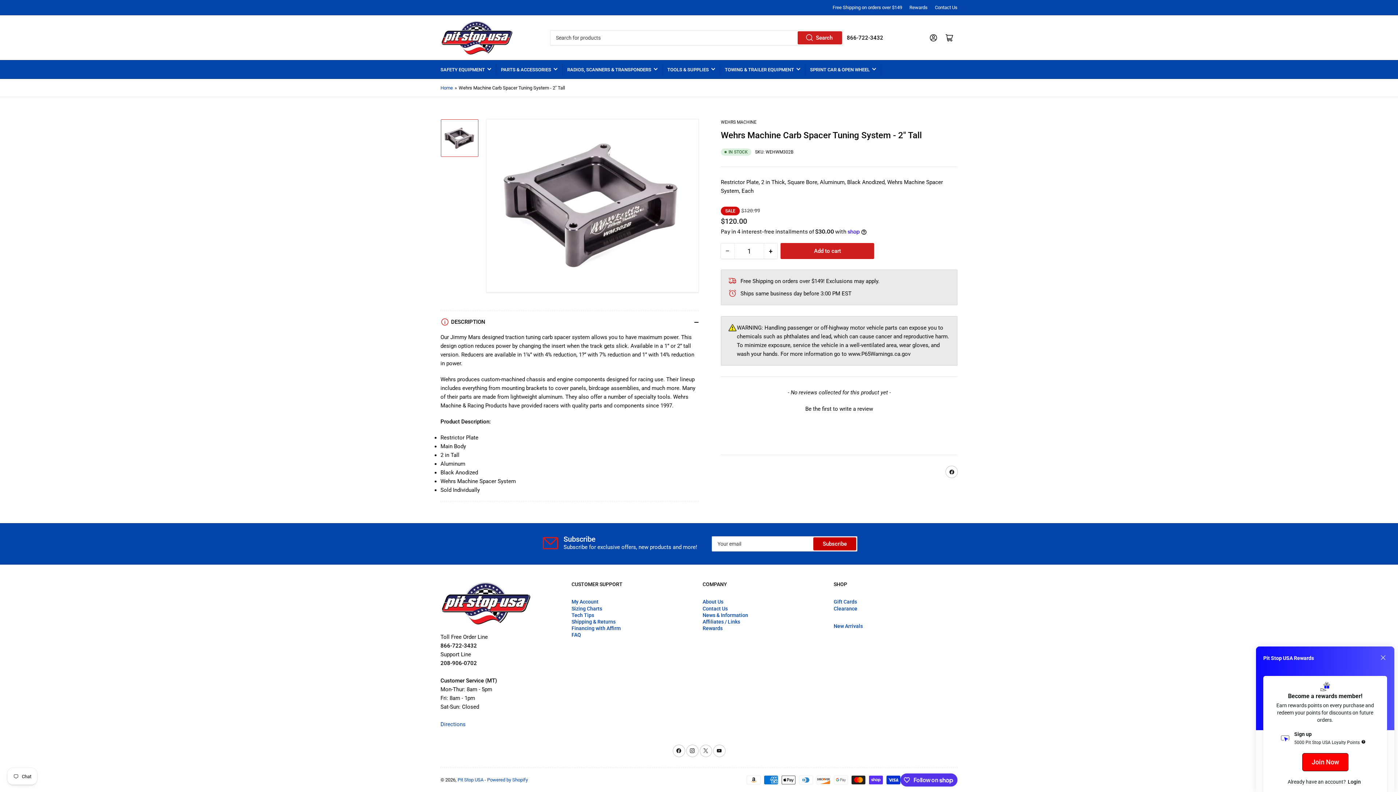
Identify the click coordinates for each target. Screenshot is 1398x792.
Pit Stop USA (470, 780)
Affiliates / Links (721, 622)
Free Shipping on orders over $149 (867, 7)
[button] (839, 408)
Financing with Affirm (596, 628)
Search (824, 38)
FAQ (576, 635)
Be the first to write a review (839, 409)
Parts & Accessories (526, 69)
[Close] (1383, 658)
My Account (585, 602)
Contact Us (946, 7)
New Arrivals (848, 626)
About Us (713, 602)
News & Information (725, 615)
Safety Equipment (463, 69)
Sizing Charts (587, 609)
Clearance (845, 609)
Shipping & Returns (594, 622)
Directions (453, 724)
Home (447, 88)
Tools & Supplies (688, 69)
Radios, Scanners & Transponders (609, 69)
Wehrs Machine (739, 122)
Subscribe (835, 544)
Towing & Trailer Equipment (759, 69)
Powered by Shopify (507, 780)
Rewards (918, 7)
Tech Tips (583, 615)
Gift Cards (845, 602)
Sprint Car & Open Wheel (840, 69)
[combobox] (696, 37)
